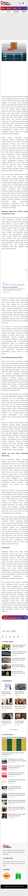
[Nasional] (3, 12)
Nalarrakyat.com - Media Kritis (18, 886)
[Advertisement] (14, 26)
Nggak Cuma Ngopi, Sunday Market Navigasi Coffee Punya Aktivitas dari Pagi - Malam (17, 801)
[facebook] (4, 13)
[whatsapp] (12, 13)
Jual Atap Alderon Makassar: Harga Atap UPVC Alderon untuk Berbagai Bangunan (19, 659)
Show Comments (14, 729)
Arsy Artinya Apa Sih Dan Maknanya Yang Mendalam (16, 780)
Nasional (9, 8)
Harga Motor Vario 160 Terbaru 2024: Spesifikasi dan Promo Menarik (17, 759)
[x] (8, 13)
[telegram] (23, 13)
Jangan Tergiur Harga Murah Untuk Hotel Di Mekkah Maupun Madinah (19, 646)
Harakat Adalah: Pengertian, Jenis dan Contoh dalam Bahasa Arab (13, 753)
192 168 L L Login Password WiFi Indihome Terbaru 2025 (16, 766)
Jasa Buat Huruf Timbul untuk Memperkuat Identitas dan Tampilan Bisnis (19, 652)
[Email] (16, 13)
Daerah (15, 8)
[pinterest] (19, 13)
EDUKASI (10, 49)
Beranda (4, 49)
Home (3, 8)
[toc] (26, 270)
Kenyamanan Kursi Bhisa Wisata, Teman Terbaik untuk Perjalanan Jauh (19, 665)
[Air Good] (9, 11)
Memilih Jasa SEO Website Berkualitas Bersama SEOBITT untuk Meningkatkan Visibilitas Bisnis (6, 692)
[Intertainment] (17, 11)
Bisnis (8, 631)
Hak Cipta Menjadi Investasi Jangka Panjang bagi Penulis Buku (20, 722)
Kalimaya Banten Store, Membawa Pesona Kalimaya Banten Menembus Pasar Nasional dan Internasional (19, 672)
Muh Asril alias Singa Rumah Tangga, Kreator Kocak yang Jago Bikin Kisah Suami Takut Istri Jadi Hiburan (7, 707)
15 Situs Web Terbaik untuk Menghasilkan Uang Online (14, 787)
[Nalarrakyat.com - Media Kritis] (6, 3)
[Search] (20, 3)
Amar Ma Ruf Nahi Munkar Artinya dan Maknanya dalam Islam (16, 773)
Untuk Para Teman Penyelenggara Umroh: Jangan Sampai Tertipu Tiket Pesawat (7, 722)
